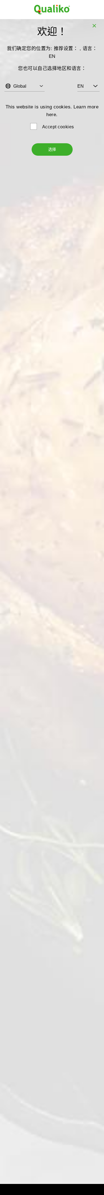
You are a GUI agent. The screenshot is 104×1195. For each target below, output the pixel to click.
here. (52, 114)
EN (80, 86)
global (19, 86)
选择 (52, 149)
